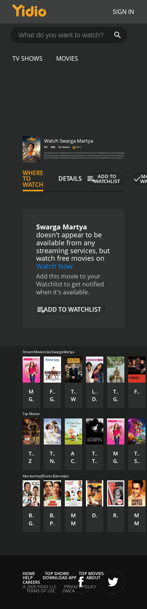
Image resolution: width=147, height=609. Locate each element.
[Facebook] (81, 582)
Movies (67, 58)
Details (70, 178)
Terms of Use (40, 591)
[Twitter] (112, 582)
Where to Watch (33, 179)
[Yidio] (29, 11)
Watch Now (54, 266)
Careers (31, 582)
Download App (60, 577)
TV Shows (27, 58)
